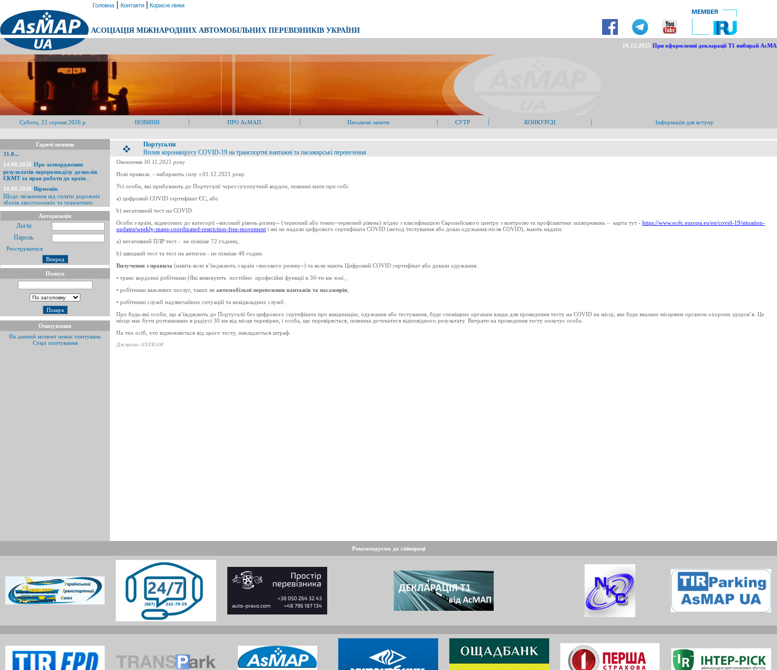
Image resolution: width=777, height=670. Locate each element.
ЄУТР (462, 122)
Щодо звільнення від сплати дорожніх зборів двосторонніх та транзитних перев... (51, 194)
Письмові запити (368, 122)
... (50, 167)
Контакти (133, 5)
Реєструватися (24, 248)
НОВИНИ (147, 122)
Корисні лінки (166, 5)
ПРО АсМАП (244, 122)
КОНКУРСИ (540, 122)
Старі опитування (55, 342)
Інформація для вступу (684, 122)
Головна (102, 5)
